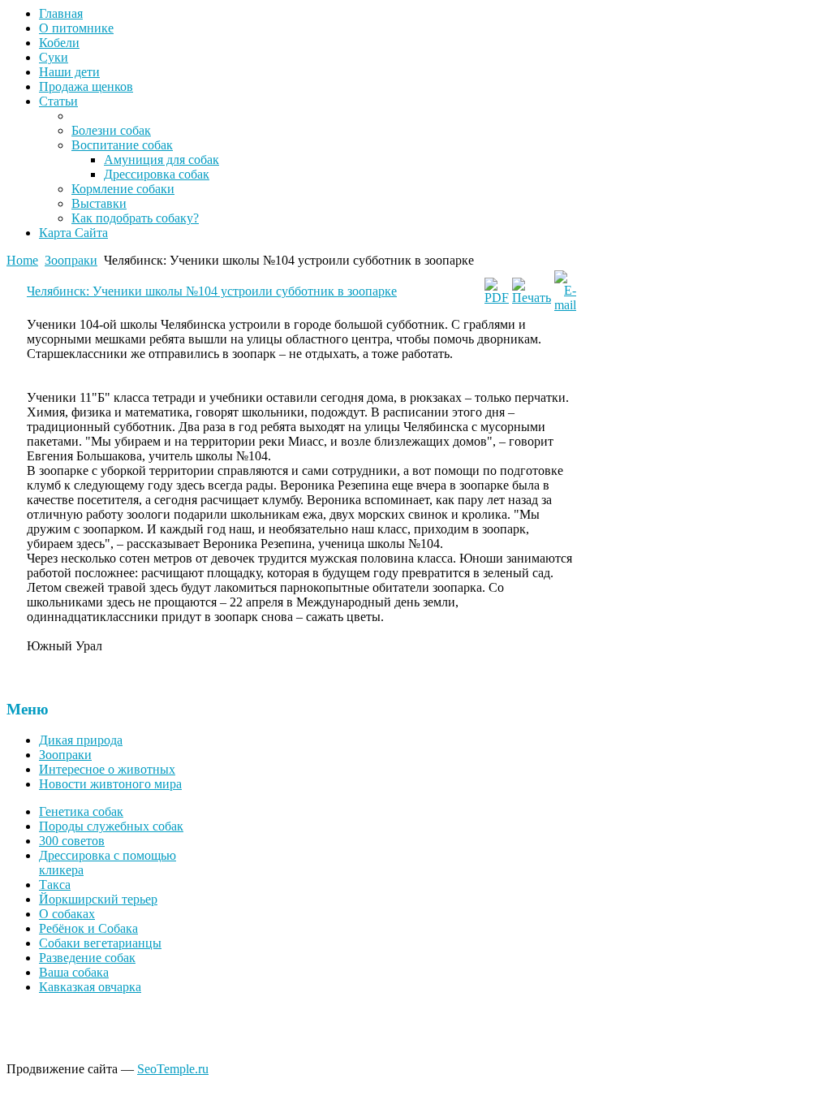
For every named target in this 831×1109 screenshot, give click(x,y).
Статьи (58, 101)
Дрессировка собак (156, 174)
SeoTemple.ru (173, 1069)
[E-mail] (565, 305)
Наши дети (69, 72)
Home (22, 260)
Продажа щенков (86, 86)
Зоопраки (71, 260)
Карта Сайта (73, 232)
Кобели (59, 43)
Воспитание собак (122, 145)
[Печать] (531, 297)
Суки (53, 57)
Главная (61, 13)
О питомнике (76, 28)
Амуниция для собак (161, 159)
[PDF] (496, 297)
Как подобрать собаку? (135, 218)
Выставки (99, 203)
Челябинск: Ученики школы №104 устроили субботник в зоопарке (212, 291)
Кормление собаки (122, 189)
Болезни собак (111, 130)
